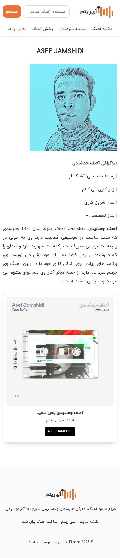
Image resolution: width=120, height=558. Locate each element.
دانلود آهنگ (101, 28)
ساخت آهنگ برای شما (39, 521)
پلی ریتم (68, 521)
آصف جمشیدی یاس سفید (60, 412)
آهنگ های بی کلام (60, 420)
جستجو (12, 11)
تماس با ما (17, 28)
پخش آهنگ (42, 28)
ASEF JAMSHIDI (60, 431)
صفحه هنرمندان (72, 28)
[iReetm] (96, 11)
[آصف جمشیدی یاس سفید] (60, 351)
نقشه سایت (88, 521)
